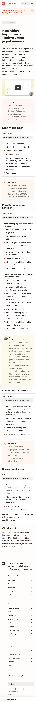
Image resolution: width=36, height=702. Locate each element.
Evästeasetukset (13, 691)
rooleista (11, 455)
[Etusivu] (3, 3)
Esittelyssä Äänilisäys (14, 13)
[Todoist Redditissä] (22, 676)
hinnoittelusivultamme (16, 120)
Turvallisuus (11, 689)
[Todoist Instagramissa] (17, 676)
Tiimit (5, 22)
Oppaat (12, 22)
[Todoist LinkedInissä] (13, 676)
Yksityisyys (19, 689)
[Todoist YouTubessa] (9, 676)
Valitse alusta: (7, 133)
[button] (18, 87)
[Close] (32, 10)
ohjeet (12, 3)
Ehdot (26, 689)
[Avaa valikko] (32, 3)
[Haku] (17, 3)
